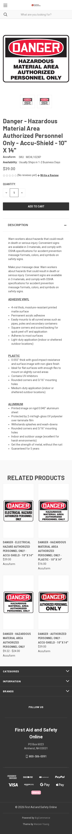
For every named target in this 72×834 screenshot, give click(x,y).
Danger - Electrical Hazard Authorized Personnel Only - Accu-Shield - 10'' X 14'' (18, 549)
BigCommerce (42, 818)
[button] (48, 175)
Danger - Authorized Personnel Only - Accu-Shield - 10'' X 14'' (53, 638)
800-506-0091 (38, 756)
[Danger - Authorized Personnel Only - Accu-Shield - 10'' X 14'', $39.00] (53, 602)
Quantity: (9, 184)
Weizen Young (41, 824)
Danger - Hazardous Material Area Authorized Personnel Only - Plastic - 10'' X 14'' (52, 551)
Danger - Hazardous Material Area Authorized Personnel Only (17, 640)
